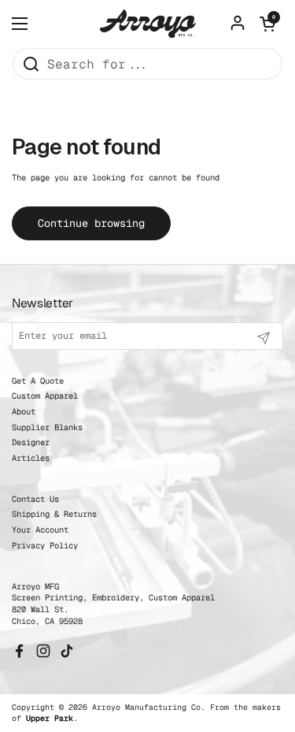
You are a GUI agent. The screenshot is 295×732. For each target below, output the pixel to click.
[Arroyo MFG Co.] (148, 23)
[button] (267, 23)
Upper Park (49, 718)
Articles (31, 457)
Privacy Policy (45, 545)
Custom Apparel (45, 395)
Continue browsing (91, 223)
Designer (31, 442)
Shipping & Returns (54, 513)
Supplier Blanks (47, 427)
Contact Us (35, 498)
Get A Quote (38, 380)
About (23, 411)
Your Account (40, 529)
